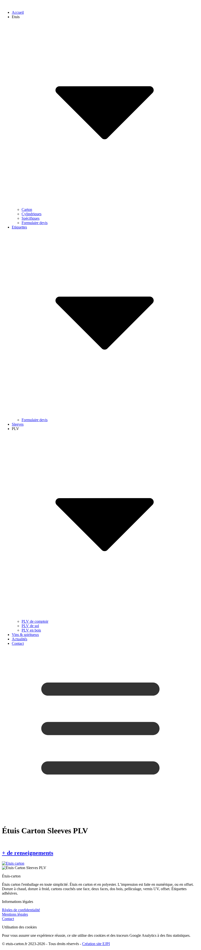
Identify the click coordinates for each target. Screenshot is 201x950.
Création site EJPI (96, 944)
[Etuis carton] (13, 863)
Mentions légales (15, 914)
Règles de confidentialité (21, 910)
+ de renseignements (27, 853)
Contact (8, 919)
